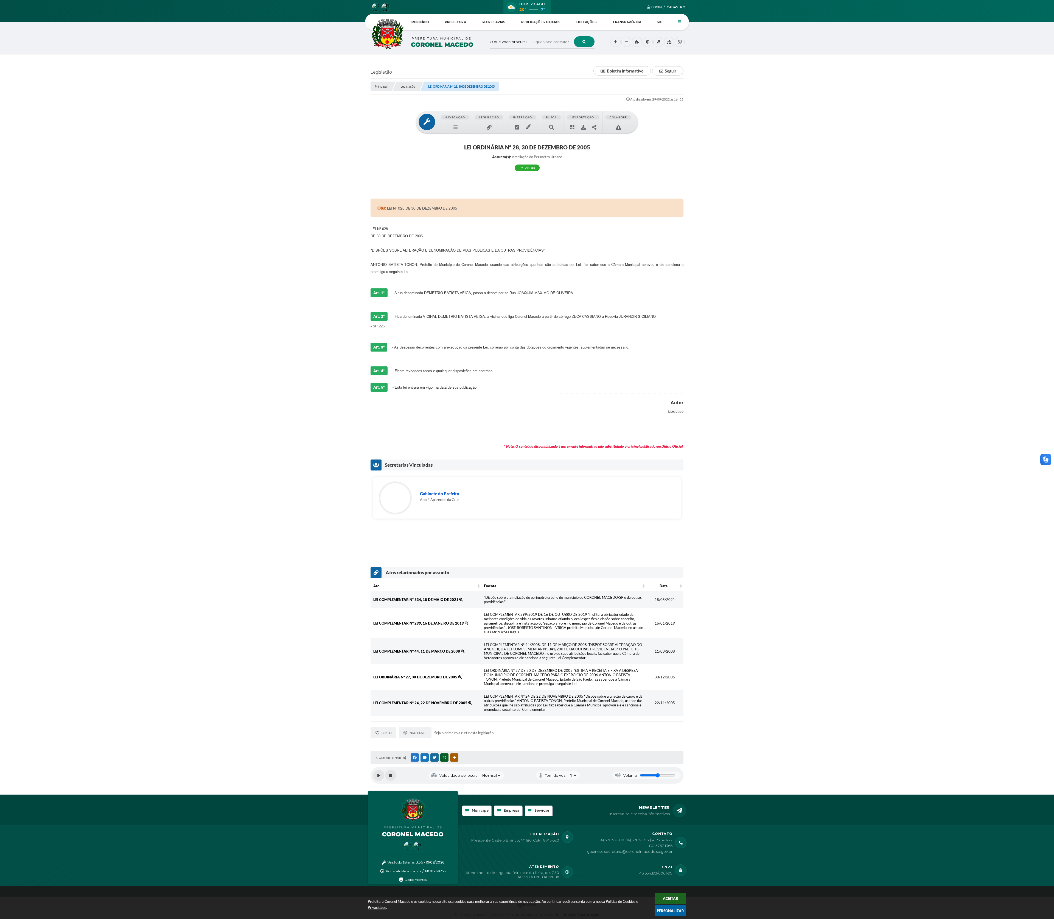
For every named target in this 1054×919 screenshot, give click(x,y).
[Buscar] (584, 41)
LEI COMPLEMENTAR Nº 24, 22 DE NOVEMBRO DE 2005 (420, 703)
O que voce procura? (508, 42)
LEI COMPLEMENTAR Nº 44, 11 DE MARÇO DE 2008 (417, 651)
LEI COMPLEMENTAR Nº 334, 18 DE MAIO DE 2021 (416, 599)
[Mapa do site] (669, 42)
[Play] (378, 775)
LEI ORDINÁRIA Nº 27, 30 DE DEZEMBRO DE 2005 (415, 677)
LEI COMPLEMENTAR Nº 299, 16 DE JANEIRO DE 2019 (419, 623)
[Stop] (390, 775)
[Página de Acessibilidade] (680, 42)
